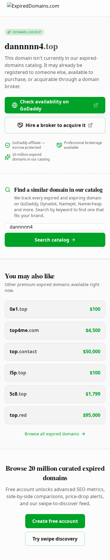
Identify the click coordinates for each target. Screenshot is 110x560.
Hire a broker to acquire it (56, 125)
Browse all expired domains (52, 434)
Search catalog (52, 240)
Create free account (55, 521)
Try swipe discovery (55, 539)
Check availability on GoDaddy (44, 105)
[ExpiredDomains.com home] (39, 8)
